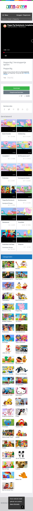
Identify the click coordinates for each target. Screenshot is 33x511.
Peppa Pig (16, 19)
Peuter (9, 19)
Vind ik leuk (16, 88)
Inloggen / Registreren (23, 15)
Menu (6, 15)
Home (4, 19)
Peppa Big (10, 77)
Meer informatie (14, 504)
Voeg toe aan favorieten (16, 92)
